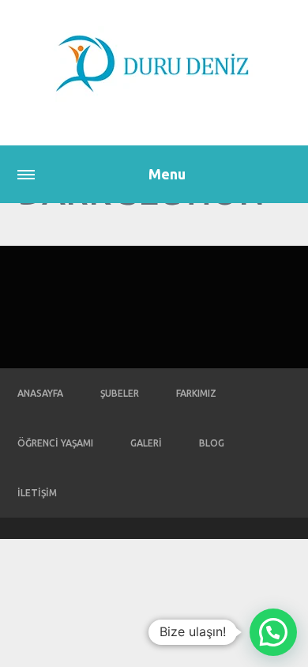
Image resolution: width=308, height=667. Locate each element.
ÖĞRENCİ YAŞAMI (55, 443)
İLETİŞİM (37, 493)
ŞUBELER (119, 393)
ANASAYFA (40, 393)
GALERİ (146, 443)
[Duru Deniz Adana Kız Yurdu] (154, 64)
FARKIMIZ (196, 393)
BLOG (211, 443)
